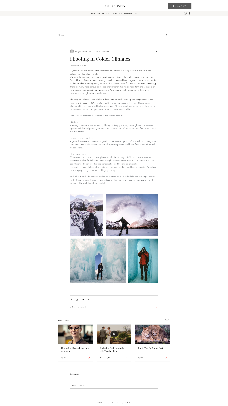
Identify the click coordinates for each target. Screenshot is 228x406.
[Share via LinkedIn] (83, 299)
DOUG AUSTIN (114, 6)
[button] (167, 35)
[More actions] (156, 51)
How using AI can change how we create (75, 349)
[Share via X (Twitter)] (77, 299)
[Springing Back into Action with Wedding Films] (114, 334)
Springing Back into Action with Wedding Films (112, 349)
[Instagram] (185, 13)
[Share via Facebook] (71, 299)
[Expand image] (86, 215)
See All (167, 320)
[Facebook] (189, 13)
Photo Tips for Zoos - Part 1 (151, 348)
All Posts (61, 35)
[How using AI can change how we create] (75, 334)
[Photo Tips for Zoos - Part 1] (152, 334)
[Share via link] (89, 299)
